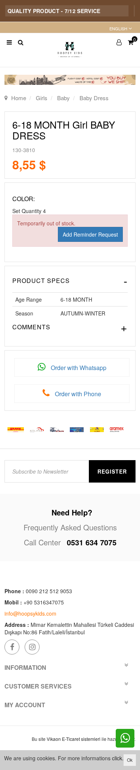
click (117, 758)
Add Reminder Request (90, 234)
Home (18, 98)
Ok (130, 760)
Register (112, 471)
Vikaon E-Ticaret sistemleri (73, 739)
